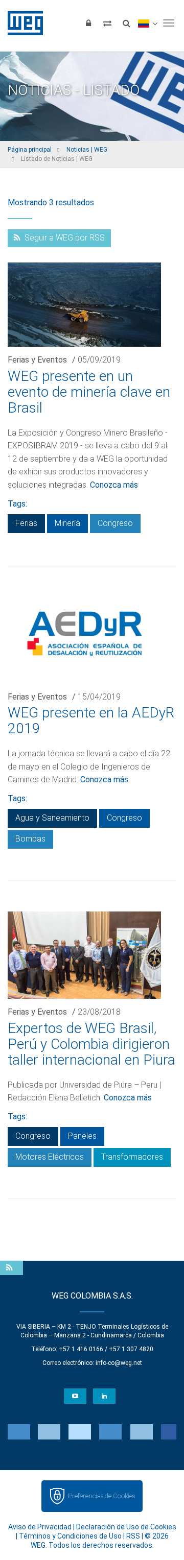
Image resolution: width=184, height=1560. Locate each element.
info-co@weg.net (119, 1362)
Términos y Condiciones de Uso (70, 1536)
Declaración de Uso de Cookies (126, 1527)
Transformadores (132, 1157)
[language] (147, 23)
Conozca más (114, 485)
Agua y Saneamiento (52, 818)
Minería (67, 523)
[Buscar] (126, 23)
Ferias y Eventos (37, 360)
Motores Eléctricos (49, 1157)
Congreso (115, 523)
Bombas (30, 839)
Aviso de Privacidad (40, 1527)
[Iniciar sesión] (88, 23)
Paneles (82, 1136)
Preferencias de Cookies (101, 1496)
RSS (133, 1536)
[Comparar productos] (107, 23)
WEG (21, 23)
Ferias (26, 523)
